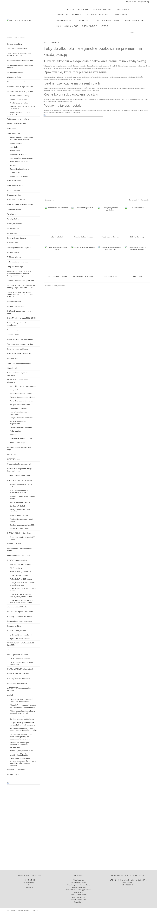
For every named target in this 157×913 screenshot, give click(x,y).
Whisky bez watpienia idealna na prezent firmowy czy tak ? (22, 712)
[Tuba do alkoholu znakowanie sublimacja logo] (110, 260)
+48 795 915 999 (29, 880)
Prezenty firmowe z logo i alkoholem (72, 20)
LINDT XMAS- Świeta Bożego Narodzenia (21, 663)
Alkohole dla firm (78, 880)
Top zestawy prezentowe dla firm (20, 344)
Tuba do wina (137, 276)
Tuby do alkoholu (57, 237)
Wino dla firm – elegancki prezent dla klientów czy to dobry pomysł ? (23, 706)
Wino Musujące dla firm (19, 154)
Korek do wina (12, 358)
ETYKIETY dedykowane (16, 631)
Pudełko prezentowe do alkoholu (20, 339)
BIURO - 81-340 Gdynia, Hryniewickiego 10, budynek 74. (127, 880)
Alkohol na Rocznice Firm (17, 650)
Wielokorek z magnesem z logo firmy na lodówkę (19, 470)
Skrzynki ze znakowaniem (20, 404)
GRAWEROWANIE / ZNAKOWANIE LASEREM (20, 644)
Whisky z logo (12, 214)
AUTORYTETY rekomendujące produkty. (19, 689)
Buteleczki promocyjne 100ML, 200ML (22, 520)
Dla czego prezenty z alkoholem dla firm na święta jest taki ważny (22, 718)
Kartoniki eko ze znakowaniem (21, 401)
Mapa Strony (78, 902)
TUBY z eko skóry (137, 237)
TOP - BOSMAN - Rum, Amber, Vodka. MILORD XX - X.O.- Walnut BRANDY (20, 294)
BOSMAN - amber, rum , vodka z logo (20, 312)
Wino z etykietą (16, 143)
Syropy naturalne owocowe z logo (20, 464)
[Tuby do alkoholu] (57, 220)
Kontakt (104, 26)
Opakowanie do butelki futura (18, 555)
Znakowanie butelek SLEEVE (21, 438)
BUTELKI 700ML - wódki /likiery (19, 533)
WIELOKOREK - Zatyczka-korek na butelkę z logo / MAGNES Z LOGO (21, 286)
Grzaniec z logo (13, 368)
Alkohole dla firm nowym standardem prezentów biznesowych (19, 745)
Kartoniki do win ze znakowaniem (23, 386)
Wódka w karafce (14, 301)
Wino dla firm (121, 15)
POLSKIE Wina (15, 173)
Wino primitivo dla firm (16, 185)
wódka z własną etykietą (19, 96)
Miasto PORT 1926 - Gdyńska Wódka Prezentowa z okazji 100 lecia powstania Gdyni (19, 273)
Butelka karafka (13, 774)
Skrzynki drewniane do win (20, 390)
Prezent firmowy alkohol (78, 882)
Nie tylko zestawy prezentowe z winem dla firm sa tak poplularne (22, 724)
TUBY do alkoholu (14, 257)
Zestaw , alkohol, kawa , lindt (18, 476)
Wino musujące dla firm (16, 200)
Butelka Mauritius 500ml (19, 529)
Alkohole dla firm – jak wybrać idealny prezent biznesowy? (21, 700)
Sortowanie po (49, 200)
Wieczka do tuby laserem (83, 237)
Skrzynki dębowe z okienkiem (21, 418)
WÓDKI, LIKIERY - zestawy (20, 564)
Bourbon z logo (13, 330)
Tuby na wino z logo (15, 267)
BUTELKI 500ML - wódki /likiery (19, 480)
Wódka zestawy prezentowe (18, 119)
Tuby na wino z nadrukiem (17, 262)
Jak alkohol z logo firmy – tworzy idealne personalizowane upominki (23, 730)
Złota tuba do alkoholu (18, 408)
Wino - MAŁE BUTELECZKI (20, 162)
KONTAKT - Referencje (16, 770)
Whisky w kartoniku (14, 224)
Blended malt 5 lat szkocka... (83, 276)
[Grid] (81, 200)
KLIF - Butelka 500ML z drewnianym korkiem (19, 492)
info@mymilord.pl (144, 2)
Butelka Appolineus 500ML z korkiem (21, 486)
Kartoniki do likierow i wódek (21, 393)
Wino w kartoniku (14, 181)
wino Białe (14, 147)
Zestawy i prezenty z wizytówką (19, 621)
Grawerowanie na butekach (18, 674)
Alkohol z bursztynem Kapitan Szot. (21, 281)
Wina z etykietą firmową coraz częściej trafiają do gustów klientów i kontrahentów (21, 753)
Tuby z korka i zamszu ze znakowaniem (19, 413)
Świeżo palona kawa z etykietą (19, 247)
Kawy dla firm (12, 243)
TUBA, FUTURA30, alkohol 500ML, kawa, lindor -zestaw (21, 595)
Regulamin (29, 887)
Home (9, 38)
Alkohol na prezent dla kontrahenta (78, 885)
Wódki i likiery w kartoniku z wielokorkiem (18, 324)
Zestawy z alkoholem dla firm (106, 20)
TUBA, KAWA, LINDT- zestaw (21, 579)
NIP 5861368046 (127, 885)
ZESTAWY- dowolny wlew (17, 560)
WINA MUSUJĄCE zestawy (20, 572)
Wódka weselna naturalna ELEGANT (20, 113)
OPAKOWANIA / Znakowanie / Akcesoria (18, 381)
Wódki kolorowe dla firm (19, 103)
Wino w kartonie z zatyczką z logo (20, 354)
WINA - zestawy (16, 568)
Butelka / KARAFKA (14, 544)
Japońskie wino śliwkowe (19, 169)
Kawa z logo (12, 233)
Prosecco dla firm (14, 195)
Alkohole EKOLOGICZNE (17, 607)
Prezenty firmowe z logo (78, 900)
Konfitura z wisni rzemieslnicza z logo (19, 448)
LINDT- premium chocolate (17, 655)
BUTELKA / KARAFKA (89, 26)
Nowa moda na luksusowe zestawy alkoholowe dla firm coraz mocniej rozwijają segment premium (23, 762)
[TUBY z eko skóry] (137, 220)
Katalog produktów (14, 44)
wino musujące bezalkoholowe (21, 158)
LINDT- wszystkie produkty (20, 659)
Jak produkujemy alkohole (17, 49)
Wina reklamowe (13, 133)
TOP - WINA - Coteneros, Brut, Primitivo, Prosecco (19, 55)
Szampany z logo (14, 209)
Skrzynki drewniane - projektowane (18, 422)
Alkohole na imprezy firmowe (69, 15)
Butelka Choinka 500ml (19, 515)
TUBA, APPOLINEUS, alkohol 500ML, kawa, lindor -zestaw (21, 601)
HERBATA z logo (13, 459)
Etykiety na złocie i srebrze (20, 639)
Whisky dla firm (13, 219)
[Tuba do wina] (137, 260)
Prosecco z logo (13, 190)
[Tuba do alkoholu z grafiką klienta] (57, 260)
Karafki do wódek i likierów (20, 502)
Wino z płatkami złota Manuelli (19, 363)
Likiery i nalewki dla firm (16, 124)
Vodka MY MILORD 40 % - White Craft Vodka (22, 108)
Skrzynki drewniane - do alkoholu (22, 397)
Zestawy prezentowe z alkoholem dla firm (20, 66)
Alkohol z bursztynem (15, 306)
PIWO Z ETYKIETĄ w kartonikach (20, 669)
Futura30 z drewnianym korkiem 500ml (22, 497)
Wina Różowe (15, 151)
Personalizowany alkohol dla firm (20, 60)
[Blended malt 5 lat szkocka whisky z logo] (84, 260)
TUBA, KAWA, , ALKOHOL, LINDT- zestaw (23, 590)
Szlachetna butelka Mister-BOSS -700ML (22, 538)
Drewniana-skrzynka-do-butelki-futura (19, 549)
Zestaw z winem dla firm (134, 20)
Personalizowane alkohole (98, 15)
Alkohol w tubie (71, 26)
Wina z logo (11, 128)
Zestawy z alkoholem (78, 887)
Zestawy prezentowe (15, 72)
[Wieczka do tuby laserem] (84, 220)
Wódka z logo (123, 9)
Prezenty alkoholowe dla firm (18, 82)
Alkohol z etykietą (14, 77)
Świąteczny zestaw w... (110, 237)
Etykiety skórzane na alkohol (21, 635)
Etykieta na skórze (14, 626)
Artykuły (10, 695)
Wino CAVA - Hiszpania (19, 176)
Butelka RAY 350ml (17, 506)
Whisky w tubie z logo (15, 228)
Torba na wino (15, 431)
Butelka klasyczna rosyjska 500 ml (23, 525)
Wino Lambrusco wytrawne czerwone (17, 374)
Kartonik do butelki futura (17, 683)
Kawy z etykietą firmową (16, 238)
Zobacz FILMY (13, 335)
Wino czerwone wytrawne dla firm (20, 205)
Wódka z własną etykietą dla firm (20, 91)
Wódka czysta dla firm (18, 99)
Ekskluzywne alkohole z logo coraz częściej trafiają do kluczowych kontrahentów (21, 736)
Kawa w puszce (13, 252)
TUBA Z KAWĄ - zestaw (19, 575)
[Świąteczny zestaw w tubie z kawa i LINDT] (110, 220)
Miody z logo (12, 454)
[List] (84, 200)
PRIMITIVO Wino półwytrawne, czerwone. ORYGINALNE (22, 138)
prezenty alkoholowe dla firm (75, 9)
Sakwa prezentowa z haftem (21, 427)
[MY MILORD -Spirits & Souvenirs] (19, 20)
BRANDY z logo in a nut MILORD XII (21, 318)
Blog (59, 26)
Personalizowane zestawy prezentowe (78, 890)
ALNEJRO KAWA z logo (16, 443)
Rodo (29, 885)
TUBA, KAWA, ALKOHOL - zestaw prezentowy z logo (23, 584)
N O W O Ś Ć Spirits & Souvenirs (20, 612)
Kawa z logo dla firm (78, 897)
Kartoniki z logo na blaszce (17, 349)
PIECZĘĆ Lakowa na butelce (18, 678)
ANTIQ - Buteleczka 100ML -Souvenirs (21, 511)
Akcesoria (13, 165)
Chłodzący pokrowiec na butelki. (19, 616)
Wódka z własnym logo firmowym (20, 87)
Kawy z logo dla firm (102, 9)
